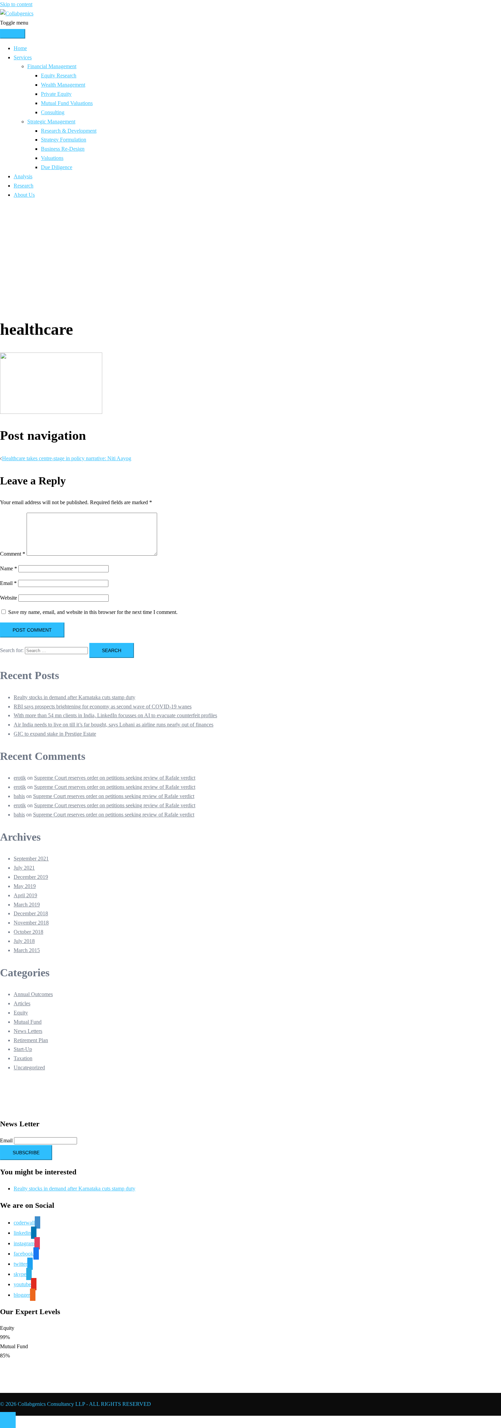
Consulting (52, 112)
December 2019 (31, 877)
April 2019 (25, 895)
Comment (12, 554)
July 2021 (24, 868)
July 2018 (24, 941)
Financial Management (51, 66)
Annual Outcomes (33, 994)
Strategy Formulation (63, 139)
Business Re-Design (63, 149)
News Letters (28, 1031)
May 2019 (25, 886)
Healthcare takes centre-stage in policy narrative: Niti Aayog (66, 458)
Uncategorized (29, 1067)
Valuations (52, 158)
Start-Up (23, 1049)
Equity (21, 1013)
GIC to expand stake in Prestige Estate (55, 734)
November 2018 (31, 923)
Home (20, 48)
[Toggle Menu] (12, 34)
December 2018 (31, 913)
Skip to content (16, 4)
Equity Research (58, 75)
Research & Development (68, 131)
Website (8, 598)
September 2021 (31, 858)
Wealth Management (63, 85)
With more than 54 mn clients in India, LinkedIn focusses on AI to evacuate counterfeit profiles (115, 715)
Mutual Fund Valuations (67, 103)
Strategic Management (51, 121)
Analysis (23, 176)
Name (8, 568)
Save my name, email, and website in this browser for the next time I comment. (93, 612)
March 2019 (27, 904)
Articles (22, 1003)
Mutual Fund (28, 1022)
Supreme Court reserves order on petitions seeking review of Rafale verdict (114, 778)
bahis (19, 796)
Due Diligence (56, 167)
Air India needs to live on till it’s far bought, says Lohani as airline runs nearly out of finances (113, 724)
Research (23, 186)
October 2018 (28, 932)
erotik (20, 778)
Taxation (23, 1058)
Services (23, 57)
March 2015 (27, 950)
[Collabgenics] (16, 13)
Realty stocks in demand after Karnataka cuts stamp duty (74, 697)
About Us (24, 195)
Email (8, 583)
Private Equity (56, 94)
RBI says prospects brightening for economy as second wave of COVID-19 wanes (103, 706)
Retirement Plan (31, 1040)
